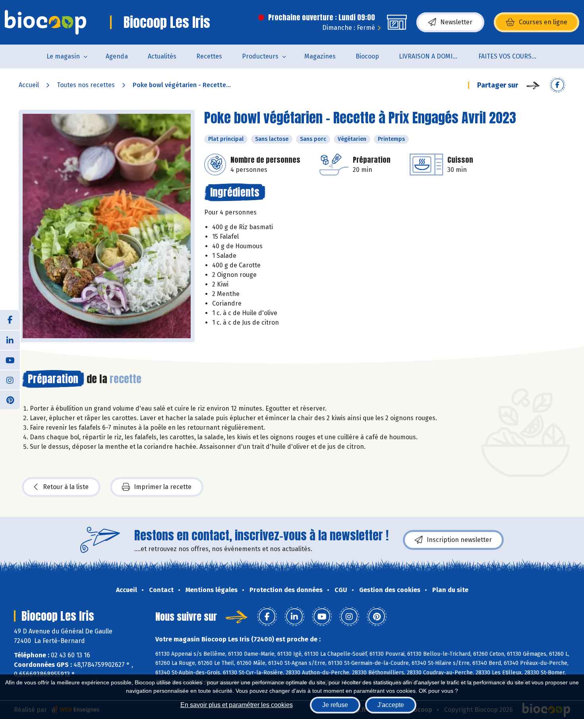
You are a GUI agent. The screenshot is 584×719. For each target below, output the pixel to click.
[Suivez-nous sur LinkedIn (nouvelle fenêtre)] (10, 340)
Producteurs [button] (260, 56)
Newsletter (456, 22)
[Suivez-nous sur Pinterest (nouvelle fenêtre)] (10, 399)
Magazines (320, 56)
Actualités (162, 56)
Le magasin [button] (63, 56)
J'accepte (390, 704)
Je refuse (335, 704)
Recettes (209, 56)
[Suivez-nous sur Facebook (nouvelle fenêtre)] (10, 320)
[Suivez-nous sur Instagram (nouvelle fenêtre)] (10, 380)
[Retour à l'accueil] (45, 22)
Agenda (117, 56)
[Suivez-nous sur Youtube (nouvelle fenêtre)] (10, 360)
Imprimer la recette (162, 487)
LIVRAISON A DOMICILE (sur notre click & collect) (433, 56)
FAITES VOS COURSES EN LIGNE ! (513, 56)
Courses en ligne (543, 22)
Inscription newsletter (459, 540)
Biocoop (367, 56)
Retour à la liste (66, 487)
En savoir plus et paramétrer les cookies (236, 704)
